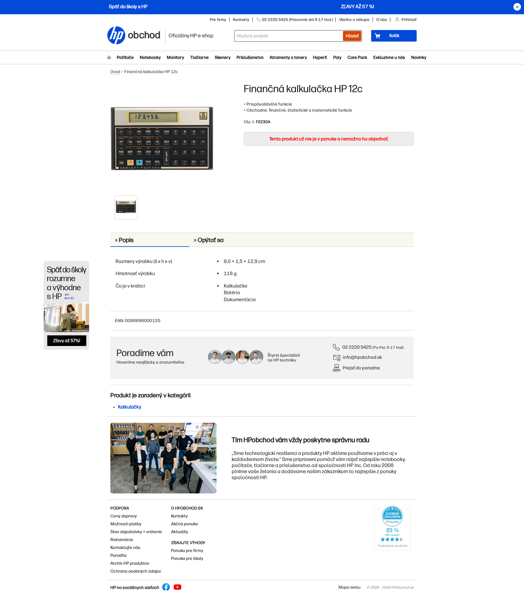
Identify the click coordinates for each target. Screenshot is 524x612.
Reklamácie (121, 539)
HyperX (320, 57)
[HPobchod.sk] (116, 35)
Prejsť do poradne (361, 368)
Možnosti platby (125, 523)
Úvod (115, 71)
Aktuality (179, 531)
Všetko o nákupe (354, 19)
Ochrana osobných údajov (135, 571)
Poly (337, 57)
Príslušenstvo (250, 57)
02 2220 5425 (356, 347)
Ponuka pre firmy (187, 550)
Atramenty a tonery (288, 57)
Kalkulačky (129, 407)
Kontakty (241, 19)
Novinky (418, 57)
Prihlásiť (409, 19)
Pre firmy (218, 19)
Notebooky (150, 57)
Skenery (222, 57)
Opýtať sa (208, 240)
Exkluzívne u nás (389, 57)
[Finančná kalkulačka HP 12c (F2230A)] (162, 138)
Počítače (125, 57)
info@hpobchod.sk (362, 357)
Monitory (175, 57)
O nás (381, 19)
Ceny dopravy (123, 516)
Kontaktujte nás (125, 547)
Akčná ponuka (184, 523)
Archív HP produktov (129, 563)
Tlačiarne (199, 57)
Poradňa (118, 555)
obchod (144, 34)
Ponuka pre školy (187, 558)
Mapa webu (349, 587)
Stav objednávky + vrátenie (136, 531)
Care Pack (357, 57)
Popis (124, 240)
